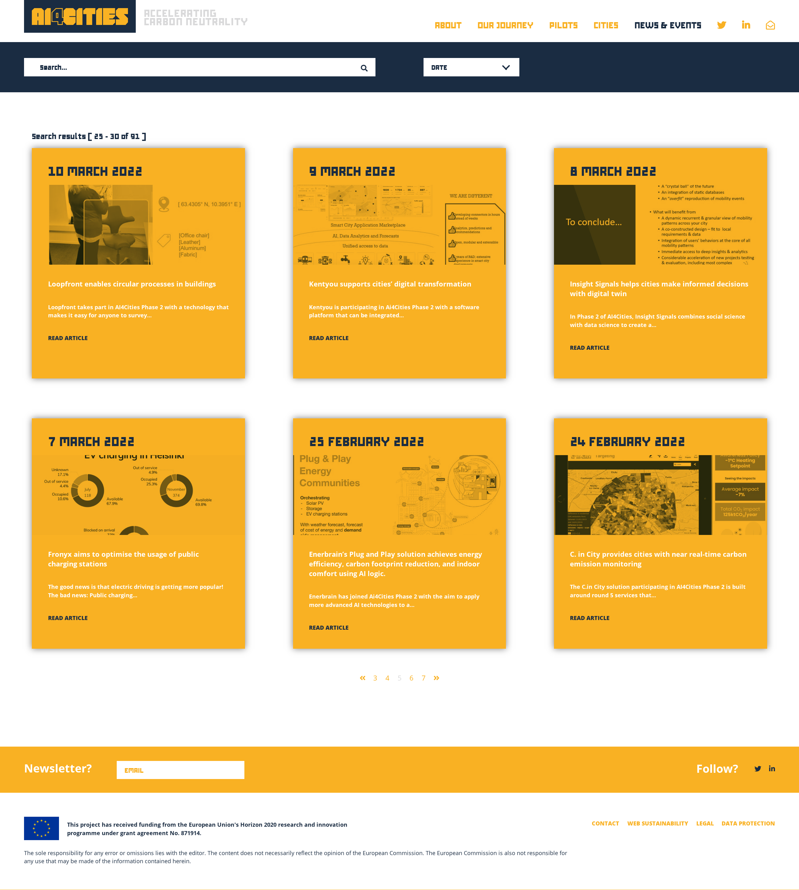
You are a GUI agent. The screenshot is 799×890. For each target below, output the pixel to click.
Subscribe (34, 776)
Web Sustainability (657, 823)
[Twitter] (757, 768)
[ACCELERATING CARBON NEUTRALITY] (80, 16)
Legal (705, 823)
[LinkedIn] (772, 768)
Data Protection (748, 823)
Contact (605, 823)
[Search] (364, 69)
